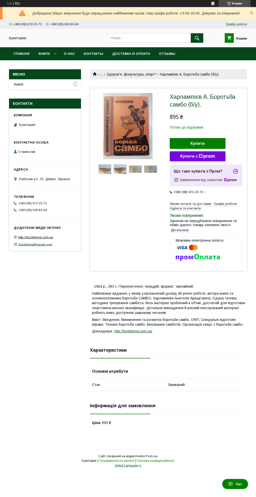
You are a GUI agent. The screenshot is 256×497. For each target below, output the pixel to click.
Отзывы (167, 54)
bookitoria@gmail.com (35, 244)
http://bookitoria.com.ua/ (133, 331)
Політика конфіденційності (155, 460)
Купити (197, 143)
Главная (22, 54)
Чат (239, 484)
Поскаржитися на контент (116, 460)
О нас (69, 54)
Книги (44, 54)
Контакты (93, 54)
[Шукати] (197, 38)
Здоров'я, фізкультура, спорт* (131, 74)
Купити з (189, 156)
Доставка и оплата (131, 54)
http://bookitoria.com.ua (35, 237)
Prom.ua (152, 456)
